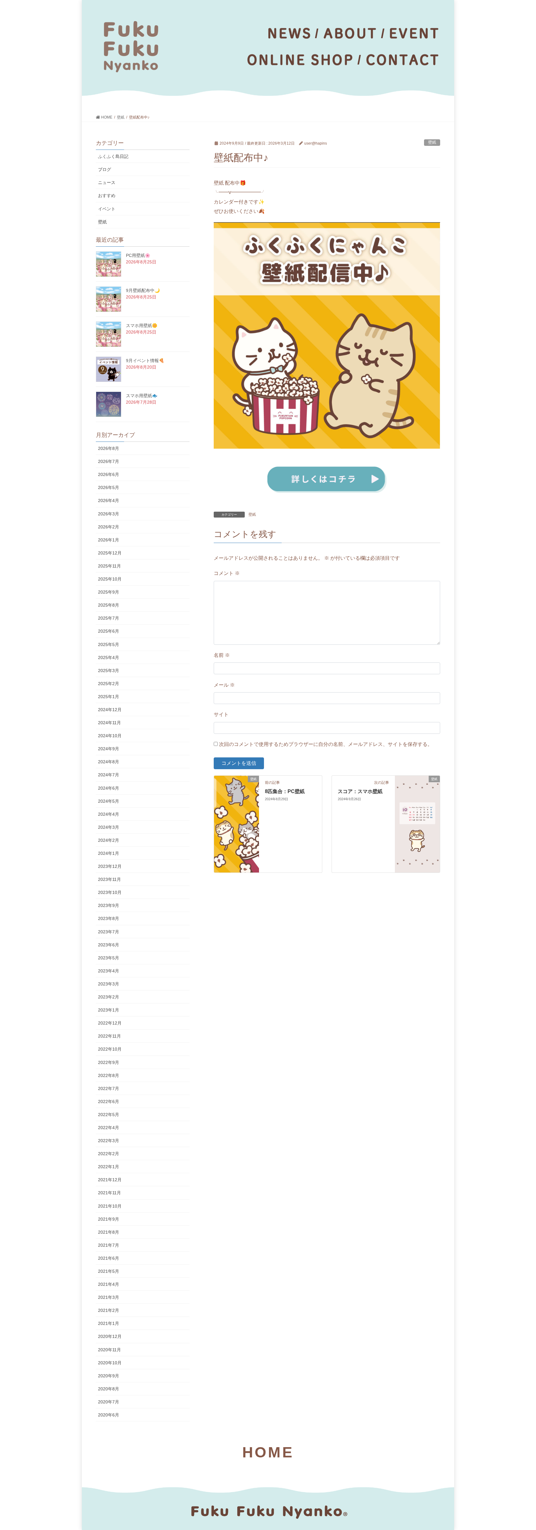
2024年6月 (108, 788)
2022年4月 (108, 1127)
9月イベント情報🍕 (145, 360)
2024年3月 (108, 827)
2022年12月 (110, 1023)
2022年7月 (108, 1088)
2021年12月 (110, 1179)
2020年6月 (108, 1414)
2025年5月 (108, 644)
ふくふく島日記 (113, 156)
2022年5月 (108, 1114)
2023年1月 (108, 1009)
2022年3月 (108, 1140)
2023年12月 (110, 866)
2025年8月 (108, 605)
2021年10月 (110, 1206)
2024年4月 (108, 814)
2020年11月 (109, 1349)
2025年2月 (108, 683)
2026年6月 (108, 474)
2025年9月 (108, 592)
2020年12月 (110, 1336)
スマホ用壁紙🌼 (141, 325)
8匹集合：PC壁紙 (285, 791)
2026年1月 (108, 539)
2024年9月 (108, 748)
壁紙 (432, 142)
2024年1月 (108, 853)
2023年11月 (109, 879)
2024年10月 (110, 735)
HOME (268, 1452)
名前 (222, 655)
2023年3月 (108, 983)
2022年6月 (108, 1101)
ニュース (106, 182)
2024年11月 (109, 722)
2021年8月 (108, 1232)
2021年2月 (108, 1310)
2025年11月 (109, 565)
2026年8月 (108, 448)
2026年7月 (108, 461)
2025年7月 (108, 618)
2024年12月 (110, 709)
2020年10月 (110, 1362)
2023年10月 (110, 892)
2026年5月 (108, 487)
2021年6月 (108, 1258)
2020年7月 (108, 1401)
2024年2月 (108, 840)
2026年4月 (108, 500)
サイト (221, 714)
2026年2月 (108, 526)
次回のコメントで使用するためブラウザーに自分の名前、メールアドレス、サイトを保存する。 (325, 744)
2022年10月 (110, 1049)
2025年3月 (108, 670)
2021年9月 (108, 1219)
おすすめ (106, 195)
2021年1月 (108, 1323)
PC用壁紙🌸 (138, 255)
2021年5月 (108, 1271)
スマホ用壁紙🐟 (141, 395)
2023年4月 (108, 970)
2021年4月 (108, 1284)
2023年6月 (108, 944)
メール (224, 685)
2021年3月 (108, 1297)
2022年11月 (109, 1036)
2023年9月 (108, 905)
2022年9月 (108, 1062)
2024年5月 (108, 801)
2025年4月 (108, 657)
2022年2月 (108, 1153)
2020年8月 (108, 1388)
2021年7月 (108, 1245)
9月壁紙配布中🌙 (143, 290)
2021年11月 (109, 1192)
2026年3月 (108, 513)
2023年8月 (108, 918)
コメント (227, 573)
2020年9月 (108, 1375)
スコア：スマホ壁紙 (360, 791)
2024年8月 (108, 761)
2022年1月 (108, 1166)
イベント (106, 208)
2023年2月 (108, 996)
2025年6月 (108, 631)
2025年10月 (110, 579)
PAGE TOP (518, 1478)
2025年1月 (108, 696)
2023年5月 (108, 957)
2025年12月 (110, 552)
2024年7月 (108, 774)
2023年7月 (108, 931)
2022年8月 (108, 1075)
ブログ (104, 169)
